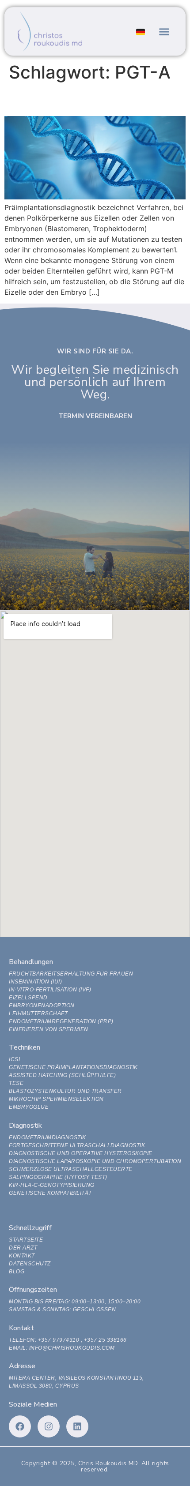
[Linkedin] (77, 1426)
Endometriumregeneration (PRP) (61, 1021)
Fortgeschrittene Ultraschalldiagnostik (77, 1145)
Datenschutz (30, 1264)
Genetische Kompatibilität (50, 1193)
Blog (16, 1271)
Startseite (26, 1240)
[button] (164, 31)
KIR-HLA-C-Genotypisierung (52, 1185)
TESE (16, 1083)
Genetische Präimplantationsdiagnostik (73, 1067)
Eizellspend (28, 997)
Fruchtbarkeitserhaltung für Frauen (71, 974)
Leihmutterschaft (38, 1013)
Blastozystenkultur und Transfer (65, 1091)
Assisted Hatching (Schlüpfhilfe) (62, 1075)
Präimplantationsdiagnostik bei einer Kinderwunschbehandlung (74, 99)
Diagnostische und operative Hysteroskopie (80, 1153)
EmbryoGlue (29, 1107)
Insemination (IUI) (35, 982)
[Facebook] (20, 1426)
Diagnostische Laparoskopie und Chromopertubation (95, 1161)
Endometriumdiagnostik (47, 1137)
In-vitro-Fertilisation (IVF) (50, 990)
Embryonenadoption (42, 1005)
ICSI (14, 1059)
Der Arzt (23, 1248)
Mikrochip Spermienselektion (56, 1099)
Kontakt (22, 1256)
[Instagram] (49, 1426)
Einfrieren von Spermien (48, 1029)
